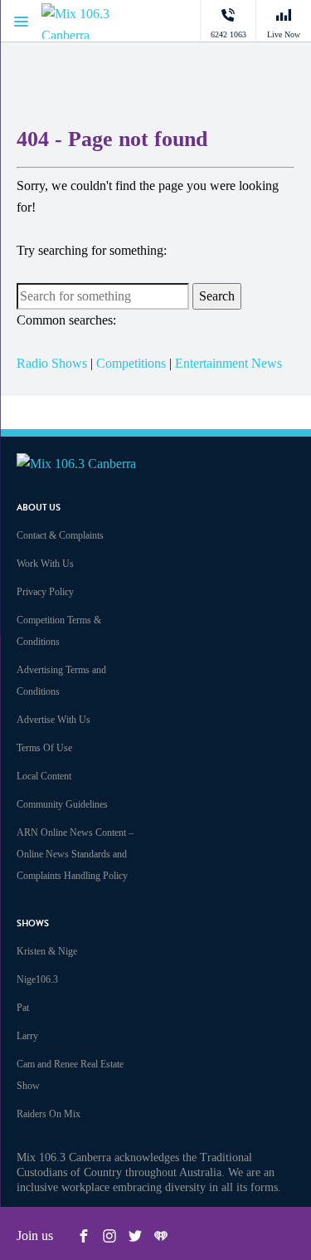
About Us (39, 508)
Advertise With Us (53, 719)
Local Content (44, 776)
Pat (23, 1007)
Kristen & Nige (47, 951)
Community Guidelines (62, 804)
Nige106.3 (37, 979)
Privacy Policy (45, 592)
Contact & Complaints (60, 535)
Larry (27, 1036)
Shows (33, 923)
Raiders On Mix (48, 1114)
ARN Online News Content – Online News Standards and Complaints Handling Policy (75, 854)
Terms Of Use (44, 748)
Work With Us (45, 563)
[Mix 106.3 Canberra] (91, 21)
